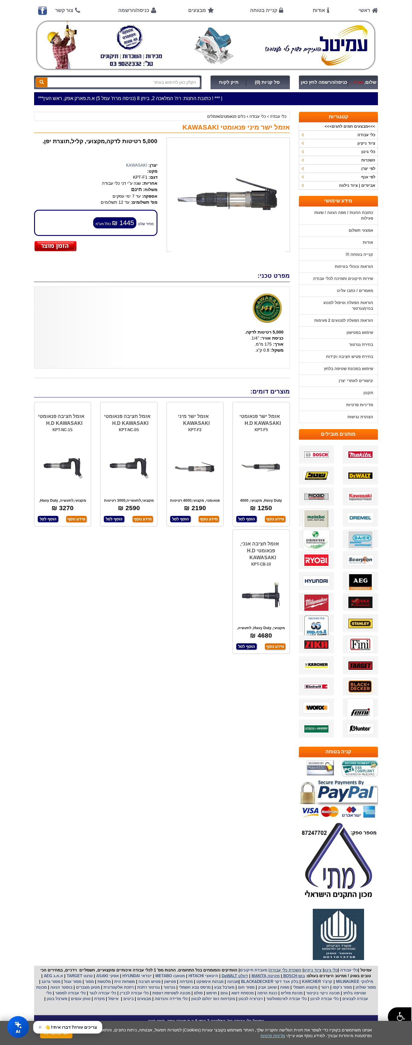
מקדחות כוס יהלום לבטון (212, 998)
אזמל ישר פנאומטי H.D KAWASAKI (260, 420)
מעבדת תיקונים (253, 970)
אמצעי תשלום (361, 230)
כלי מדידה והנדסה (171, 998)
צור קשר (64, 10)
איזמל (113, 998)
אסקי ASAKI (107, 976)
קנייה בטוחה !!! (359, 254)
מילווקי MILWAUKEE (354, 981)
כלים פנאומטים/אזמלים (226, 116)
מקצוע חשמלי (304, 987)
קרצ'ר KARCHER (316, 981)
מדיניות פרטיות (359, 405)
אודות (319, 10)
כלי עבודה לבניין (134, 993)
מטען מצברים (87, 987)
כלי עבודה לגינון (324, 998)
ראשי (364, 10)
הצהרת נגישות (360, 417)
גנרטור (168, 987)
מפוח (284, 987)
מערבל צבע (223, 987)
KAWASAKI (136, 165)
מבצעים (197, 10)
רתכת (129, 987)
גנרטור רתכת (148, 987)
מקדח (99, 998)
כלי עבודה (278, 116)
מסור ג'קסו (341, 987)
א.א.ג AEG (53, 976)
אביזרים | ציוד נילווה (357, 185)
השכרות (368, 160)
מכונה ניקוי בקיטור (322, 993)
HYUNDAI (130, 976)
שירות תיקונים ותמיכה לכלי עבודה (343, 278)
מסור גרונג (50, 981)
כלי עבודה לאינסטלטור (286, 998)
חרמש (211, 993)
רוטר (325, 987)
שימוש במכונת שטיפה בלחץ (348, 368)
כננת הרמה (266, 993)
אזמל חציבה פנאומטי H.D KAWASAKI (127, 420)
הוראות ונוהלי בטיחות (354, 266)
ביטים (128, 998)
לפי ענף (368, 177)
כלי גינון (368, 151)
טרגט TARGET (79, 976)
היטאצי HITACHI (202, 976)
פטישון (170, 981)
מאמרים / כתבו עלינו (355, 290)
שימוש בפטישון (360, 332)
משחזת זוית (124, 981)
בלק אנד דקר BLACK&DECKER (269, 981)
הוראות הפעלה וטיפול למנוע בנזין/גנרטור (348, 305)
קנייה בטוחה (263, 10)
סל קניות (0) (267, 82)
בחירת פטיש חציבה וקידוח (349, 356)
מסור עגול (72, 981)
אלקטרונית (113, 987)
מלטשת (104, 981)
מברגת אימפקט (209, 981)
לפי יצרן (368, 168)
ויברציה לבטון (250, 998)
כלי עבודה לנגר (102, 993)
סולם (198, 993)
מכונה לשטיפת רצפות (170, 993)
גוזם (224, 993)
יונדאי (146, 976)
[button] (399, 1017)
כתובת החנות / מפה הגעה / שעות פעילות (343, 215)
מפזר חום (246, 987)
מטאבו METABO (169, 976)
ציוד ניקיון (366, 143)
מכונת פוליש (291, 993)
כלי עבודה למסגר (70, 993)
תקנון (368, 393)
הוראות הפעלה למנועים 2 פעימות (343, 320)
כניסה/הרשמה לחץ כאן (324, 82)
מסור (89, 981)
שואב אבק (267, 987)
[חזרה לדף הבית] (206, 45)
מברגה (233, 981)
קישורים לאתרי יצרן (356, 380)
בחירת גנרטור (361, 344)
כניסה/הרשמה (133, 10)
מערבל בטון (56, 998)
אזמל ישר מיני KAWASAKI (194, 420)
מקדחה (186, 981)
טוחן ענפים (80, 998)
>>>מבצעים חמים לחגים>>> (350, 126)
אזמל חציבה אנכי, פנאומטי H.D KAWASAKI (259, 550)
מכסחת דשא (242, 993)
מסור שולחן (365, 987)
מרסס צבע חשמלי (194, 987)
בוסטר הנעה (60, 987)
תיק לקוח (229, 82)
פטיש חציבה (148, 981)
